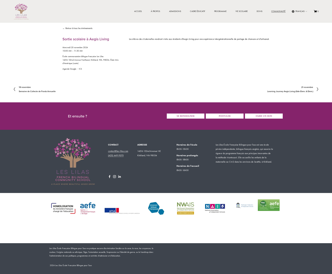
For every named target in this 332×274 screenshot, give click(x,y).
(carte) (75, 63)
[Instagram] (114, 176)
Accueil (138, 11)
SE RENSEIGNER (186, 116)
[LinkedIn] (119, 176)
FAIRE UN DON (264, 116)
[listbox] (299, 11)
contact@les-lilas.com (118, 151)
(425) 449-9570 (116, 155)
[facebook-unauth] (109, 176)
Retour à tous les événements (78, 28)
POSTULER (225, 116)
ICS (80, 69)
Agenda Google (69, 69)
